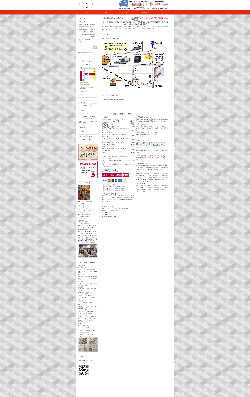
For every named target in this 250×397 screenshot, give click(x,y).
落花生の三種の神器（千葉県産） (88, 24)
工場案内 (82, 110)
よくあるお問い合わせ (86, 136)
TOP (86, 12)
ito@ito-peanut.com (111, 216)
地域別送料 (83, 127)
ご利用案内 (105, 12)
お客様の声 (144, 12)
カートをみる (170, 4)
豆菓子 (81, 42)
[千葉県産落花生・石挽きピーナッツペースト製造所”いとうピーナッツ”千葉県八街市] (88, 9)
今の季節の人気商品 (84, 39)
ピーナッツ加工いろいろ (85, 118)
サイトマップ (164, 12)
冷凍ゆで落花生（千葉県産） (86, 32)
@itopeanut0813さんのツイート (85, 52)
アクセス (82, 102)
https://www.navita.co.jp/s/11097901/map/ (112, 99)
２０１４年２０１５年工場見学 (87, 116)
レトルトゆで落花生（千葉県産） (88, 34)
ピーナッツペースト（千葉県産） (88, 37)
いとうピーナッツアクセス (110, 39)
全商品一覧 (82, 22)
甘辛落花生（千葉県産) (85, 27)
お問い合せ (125, 12)
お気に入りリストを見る (85, 360)
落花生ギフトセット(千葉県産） (87, 29)
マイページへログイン (158, 4)
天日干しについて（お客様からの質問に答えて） (88, 122)
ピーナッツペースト (84, 114)
